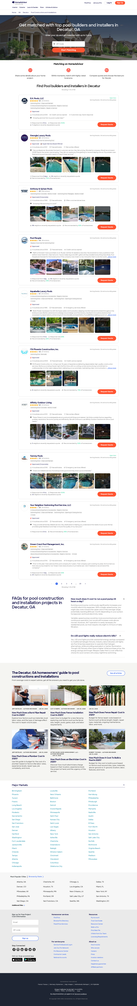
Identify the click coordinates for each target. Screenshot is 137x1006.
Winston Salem (56, 852)
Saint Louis (54, 823)
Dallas (90, 820)
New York (54, 834)
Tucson (15, 798)
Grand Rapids (55, 809)
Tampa (14, 855)
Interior (15, 7)
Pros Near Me (95, 930)
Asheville (53, 838)
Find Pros (57, 917)
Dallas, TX (100, 882)
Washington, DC (102, 901)
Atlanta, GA (21, 882)
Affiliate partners (97, 967)
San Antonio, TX (102, 896)
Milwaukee (92, 859)
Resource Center (97, 924)
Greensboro (55, 845)
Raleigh (53, 848)
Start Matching (68, 50)
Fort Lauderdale (18, 841)
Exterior (22, 7)
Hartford (15, 834)
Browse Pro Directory (61, 921)
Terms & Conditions (81, 994)
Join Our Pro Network (61, 948)
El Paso (91, 823)
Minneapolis (55, 812)
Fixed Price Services (61, 924)
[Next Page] (85, 583)
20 (80, 584)
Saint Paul (54, 816)
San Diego (16, 820)
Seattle (91, 852)
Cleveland (54, 859)
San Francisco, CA (50, 901)
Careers (94, 951)
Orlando (15, 852)
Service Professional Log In (63, 945)
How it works (95, 945)
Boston (53, 802)
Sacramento (17, 816)
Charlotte (54, 841)
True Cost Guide (96, 921)
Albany (53, 830)
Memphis (92, 809)
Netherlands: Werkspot (82, 984)
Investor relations (97, 957)
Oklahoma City (56, 866)
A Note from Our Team (98, 933)
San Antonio (93, 834)
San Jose (15, 827)
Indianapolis (17, 866)
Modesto (15, 812)
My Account (95, 917)
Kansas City (55, 820)
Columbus (54, 863)
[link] (68, 103)
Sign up (25, 938)
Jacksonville (17, 845)
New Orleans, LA (76, 891)
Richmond (92, 845)
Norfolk (91, 841)
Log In (109, 3)
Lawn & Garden (32, 7)
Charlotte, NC (49, 882)
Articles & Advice (51, 7)
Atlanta (15, 859)
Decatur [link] (26, 12)
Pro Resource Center (61, 951)
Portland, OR (48, 896)
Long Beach (17, 805)
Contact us (95, 961)
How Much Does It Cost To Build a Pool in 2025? (105, 759)
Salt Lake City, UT (77, 896)
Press (93, 954)
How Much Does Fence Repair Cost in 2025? (106, 713)
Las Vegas (54, 827)
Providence (93, 805)
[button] (38, 164)
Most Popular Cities (18, 877)
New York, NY (101, 891)
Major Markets (20, 785)
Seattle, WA (74, 901)
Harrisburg (92, 794)
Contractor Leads (60, 954)
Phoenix (15, 794)
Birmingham (17, 791)
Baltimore (54, 798)
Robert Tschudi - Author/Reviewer (102, 752)
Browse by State (35, 877)
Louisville (54, 791)
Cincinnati (54, 855)
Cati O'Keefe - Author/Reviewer (62, 709)
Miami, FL (100, 887)
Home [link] (14, 12)
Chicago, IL (74, 882)
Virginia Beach (94, 848)
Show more (112, 257)
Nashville (92, 812)
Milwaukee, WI (22, 891)
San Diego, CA (22, 901)
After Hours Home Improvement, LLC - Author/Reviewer (64, 753)
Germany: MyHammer (56, 984)
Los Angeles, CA (76, 887)
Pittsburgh (92, 802)
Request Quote (107, 124)
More (42, 7)
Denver (15, 830)
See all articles (116, 673)
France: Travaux (43, 984)
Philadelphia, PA (23, 896)
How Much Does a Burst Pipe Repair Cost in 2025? (29, 713)
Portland (92, 791)
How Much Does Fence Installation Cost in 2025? (66, 713)
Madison (91, 855)
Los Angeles (17, 809)
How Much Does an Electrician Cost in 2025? (68, 760)
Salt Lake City (94, 838)
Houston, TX (48, 887)
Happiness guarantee (98, 964)
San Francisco (17, 823)
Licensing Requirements (99, 937)
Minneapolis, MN (49, 891)
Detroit (53, 805)
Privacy (57, 990)
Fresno (15, 802)
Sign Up (120, 3)
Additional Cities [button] (17, 905)
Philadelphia (93, 798)
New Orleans (55, 794)
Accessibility (78, 990)
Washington (17, 838)
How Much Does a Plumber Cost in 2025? (28, 757)
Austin (90, 816)
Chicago (15, 863)
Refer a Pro (95, 927)
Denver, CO (21, 887)
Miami (14, 848)
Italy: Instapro (69, 984)
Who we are (95, 948)
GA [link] (19, 12)
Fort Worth (92, 827)
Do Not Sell (70, 990)
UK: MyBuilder (95, 984)
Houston (91, 830)
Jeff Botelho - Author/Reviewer (24, 709)
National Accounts (60, 957)
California (63, 990)
